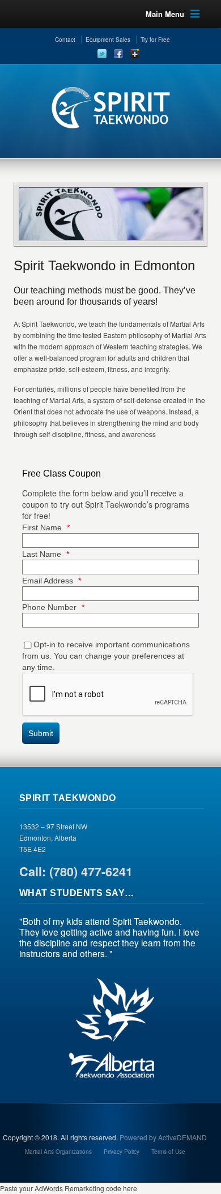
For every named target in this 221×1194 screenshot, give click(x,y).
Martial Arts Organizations (58, 1152)
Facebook (118, 53)
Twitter (102, 53)
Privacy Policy (121, 1152)
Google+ (134, 53)
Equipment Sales (108, 40)
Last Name (45, 554)
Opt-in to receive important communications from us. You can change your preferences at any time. (106, 656)
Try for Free (155, 40)
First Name (46, 527)
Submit (40, 733)
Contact (65, 40)
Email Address (51, 580)
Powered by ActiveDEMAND (163, 1137)
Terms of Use (168, 1152)
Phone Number (53, 607)
